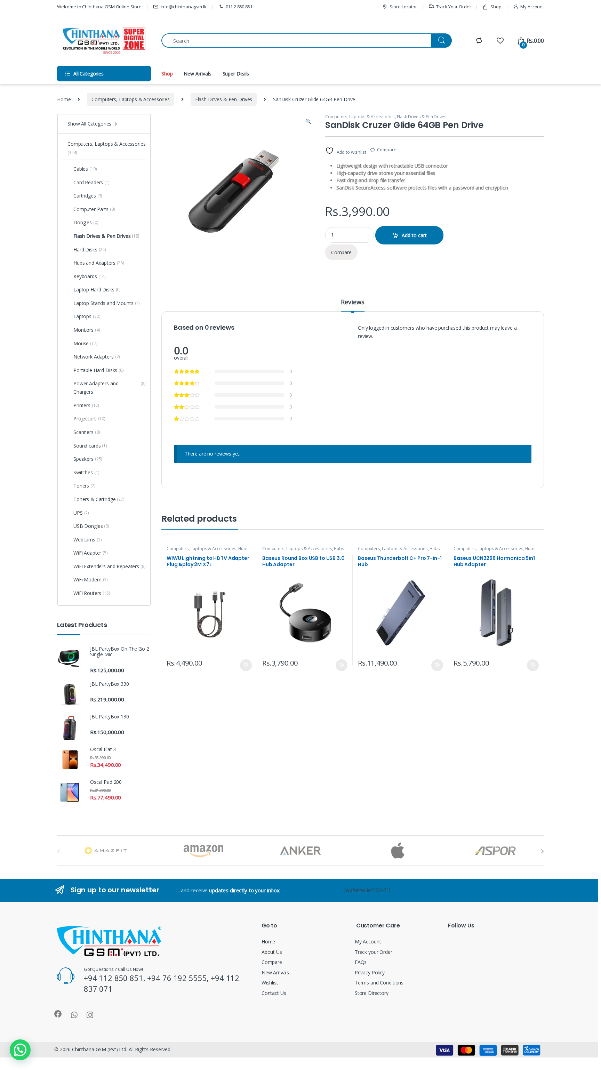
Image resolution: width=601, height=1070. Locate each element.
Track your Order (373, 952)
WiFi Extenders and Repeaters (109, 566)
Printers (86, 405)
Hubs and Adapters (98, 262)
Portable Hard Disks (98, 370)
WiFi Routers (91, 593)
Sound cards (90, 445)
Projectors (89, 418)
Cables (85, 169)
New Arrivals (197, 73)
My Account (532, 6)
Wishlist (270, 982)
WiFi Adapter (90, 552)
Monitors (86, 330)
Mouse (85, 343)
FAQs (361, 962)
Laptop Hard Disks (97, 289)
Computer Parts (94, 209)
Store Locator (403, 6)
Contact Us (274, 993)
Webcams (87, 539)
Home (64, 99)
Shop (495, 6)
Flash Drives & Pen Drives (224, 99)
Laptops (86, 316)
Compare (386, 149)
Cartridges (87, 195)
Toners (84, 485)
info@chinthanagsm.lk (184, 6)
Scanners (86, 432)
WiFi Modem (90, 579)
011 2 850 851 (239, 6)
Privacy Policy (370, 972)
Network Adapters (96, 356)
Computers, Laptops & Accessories (130, 99)
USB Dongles (91, 526)
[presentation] (542, 851)
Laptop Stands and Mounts (106, 303)
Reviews (352, 302)
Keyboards (89, 276)
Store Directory (371, 993)
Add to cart (414, 235)
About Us (272, 952)
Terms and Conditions (379, 982)
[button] (20, 1049)
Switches (86, 472)
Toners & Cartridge (99, 499)
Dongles (85, 222)
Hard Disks (89, 249)
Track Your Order (453, 6)
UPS (81, 512)
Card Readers (91, 182)
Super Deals (236, 73)
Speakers (87, 459)
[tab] (352, 305)
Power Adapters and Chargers (109, 387)
